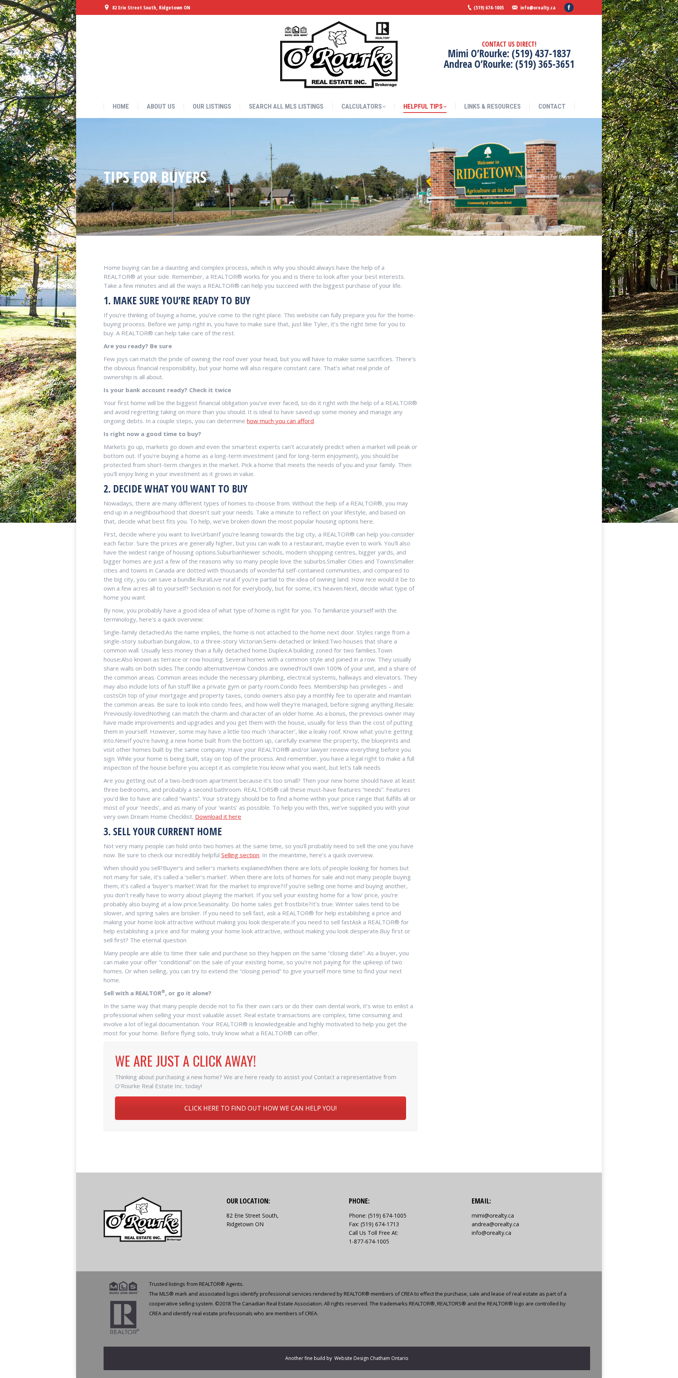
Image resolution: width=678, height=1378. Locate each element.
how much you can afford (280, 421)
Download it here (218, 816)
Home (525, 176)
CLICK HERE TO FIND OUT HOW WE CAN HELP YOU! (260, 1108)
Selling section (240, 855)
